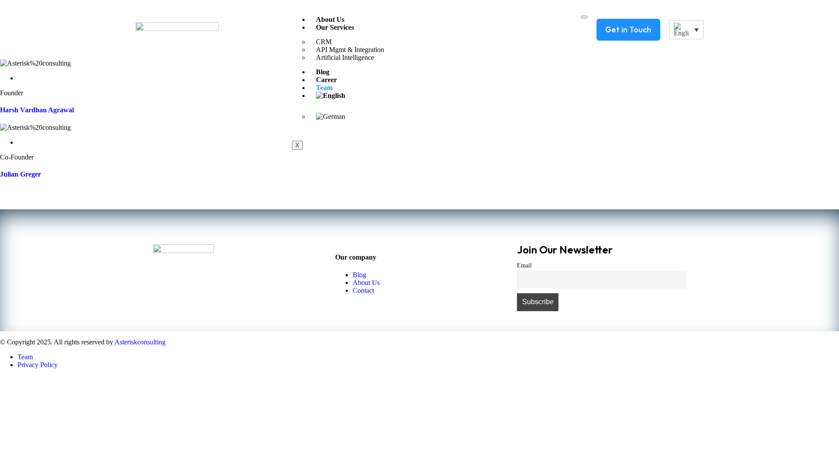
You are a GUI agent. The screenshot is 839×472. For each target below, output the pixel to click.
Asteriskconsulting (140, 342)
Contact (363, 290)
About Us (330, 19)
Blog (359, 274)
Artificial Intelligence (345, 57)
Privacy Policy (37, 364)
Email (524, 265)
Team (25, 357)
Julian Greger (20, 174)
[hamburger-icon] (584, 17)
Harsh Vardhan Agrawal (37, 110)
